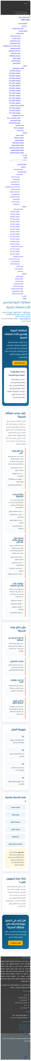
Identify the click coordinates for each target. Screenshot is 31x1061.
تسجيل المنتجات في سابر (13, 118)
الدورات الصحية (16, 38)
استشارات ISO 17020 (14, 113)
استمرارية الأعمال (15, 60)
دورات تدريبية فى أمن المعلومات (11, 45)
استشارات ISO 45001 (14, 75)
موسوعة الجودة (19, 140)
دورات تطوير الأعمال (15, 43)
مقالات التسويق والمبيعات (16, 147)
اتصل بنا (25, 155)
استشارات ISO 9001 (15, 70)
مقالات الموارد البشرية (18, 145)
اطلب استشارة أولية (19, 363)
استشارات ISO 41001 (14, 88)
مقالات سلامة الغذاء (18, 142)
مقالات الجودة (20, 135)
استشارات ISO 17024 (14, 108)
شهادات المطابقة (19, 137)
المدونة (25, 132)
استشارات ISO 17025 (14, 110)
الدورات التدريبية (23, 31)
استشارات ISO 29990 (14, 100)
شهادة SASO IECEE (14, 122)
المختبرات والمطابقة (14, 55)
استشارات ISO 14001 (14, 73)
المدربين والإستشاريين (18, 28)
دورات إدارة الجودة (15, 36)
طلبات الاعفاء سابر (15, 120)
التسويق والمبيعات (15, 48)
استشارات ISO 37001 (14, 95)
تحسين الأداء (20, 130)
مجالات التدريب (20, 33)
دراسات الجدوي (19, 125)
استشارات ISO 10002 (14, 78)
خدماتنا (25, 65)
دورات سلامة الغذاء (15, 41)
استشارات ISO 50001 (14, 90)
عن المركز (24, 26)
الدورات (25, 1059)
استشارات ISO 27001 (14, 83)
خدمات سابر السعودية (18, 115)
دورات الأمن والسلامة (14, 50)
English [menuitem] (25, 3)
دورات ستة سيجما (15, 53)
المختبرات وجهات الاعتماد (17, 105)
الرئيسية (25, 1056)
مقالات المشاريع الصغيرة (17, 152)
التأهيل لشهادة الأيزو (18, 68)
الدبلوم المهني (16, 63)
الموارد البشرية (16, 58)
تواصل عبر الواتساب (15, 943)
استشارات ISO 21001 (14, 103)
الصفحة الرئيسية (22, 23)
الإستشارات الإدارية (19, 127)
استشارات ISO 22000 (14, 80)
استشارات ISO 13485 (14, 93)
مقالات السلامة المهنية (17, 150)
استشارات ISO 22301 (14, 85)
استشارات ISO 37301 (14, 98)
